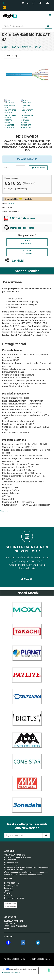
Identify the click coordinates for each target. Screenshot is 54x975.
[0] (27, 3)
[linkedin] (23, 943)
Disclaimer (4, 511)
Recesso (8, 896)
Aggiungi (40, 168)
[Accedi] (48, 3)
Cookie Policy (10, 906)
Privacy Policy (10, 903)
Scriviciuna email (27, 242)
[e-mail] (46, 835)
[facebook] (8, 943)
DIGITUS (11, 204)
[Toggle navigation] (50, 15)
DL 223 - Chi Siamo (11, 883)
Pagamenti (8, 888)
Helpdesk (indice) (11, 886)
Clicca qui (27, 579)
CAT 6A (38, 47)
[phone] (4, 4)
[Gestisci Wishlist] (33, 3)
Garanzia (8, 893)
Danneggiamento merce (14, 898)
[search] (48, 26)
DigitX (5, 47)
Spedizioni (8, 891)
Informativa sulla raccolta (11, 973)
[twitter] (38, 943)
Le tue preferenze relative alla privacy (22, 969)
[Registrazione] (41, 3)
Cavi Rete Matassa (21, 47)
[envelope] (5, 8)
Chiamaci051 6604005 (27, 252)
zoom (10, 56)
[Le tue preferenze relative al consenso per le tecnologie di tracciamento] (49, 970)
